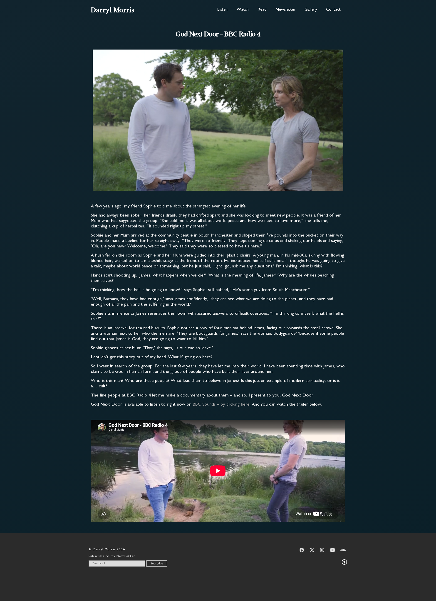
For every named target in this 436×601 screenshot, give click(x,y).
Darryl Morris (113, 10)
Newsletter (285, 10)
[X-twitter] (312, 550)
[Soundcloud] (342, 550)
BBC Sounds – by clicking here (221, 404)
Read (262, 10)
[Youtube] (332, 550)
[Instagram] (322, 550)
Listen (222, 10)
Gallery (311, 10)
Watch (243, 10)
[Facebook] (301, 550)
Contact (333, 10)
